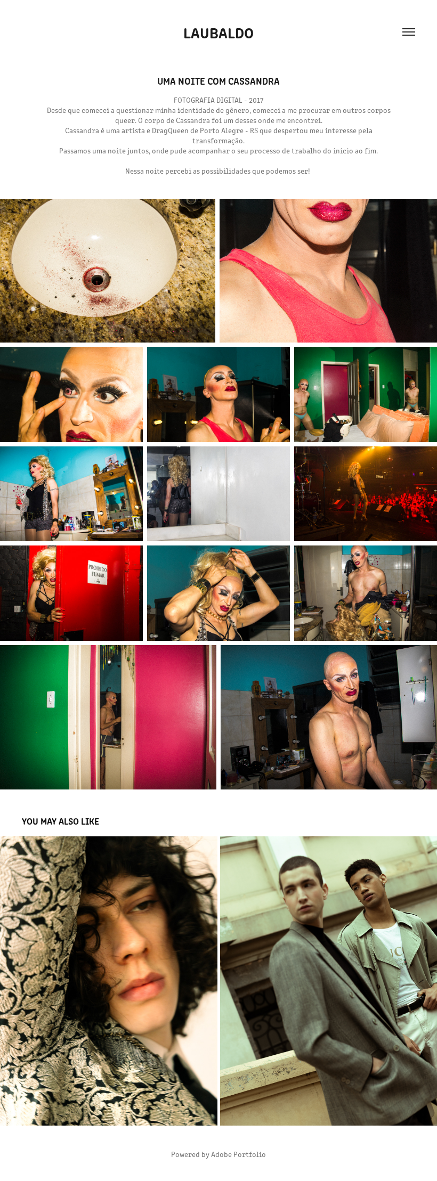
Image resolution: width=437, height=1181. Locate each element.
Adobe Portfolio (238, 1154)
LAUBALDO (218, 32)
